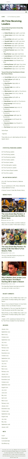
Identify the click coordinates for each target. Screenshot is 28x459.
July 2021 (4, 363)
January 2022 (5, 350)
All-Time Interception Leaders (9, 165)
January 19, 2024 (7, 220)
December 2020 (6, 376)
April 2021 (4, 366)
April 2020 (4, 398)
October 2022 (5, 337)
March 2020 (5, 400)
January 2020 (5, 406)
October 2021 (5, 355)
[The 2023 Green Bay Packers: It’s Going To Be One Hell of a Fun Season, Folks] (14, 237)
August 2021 (5, 361)
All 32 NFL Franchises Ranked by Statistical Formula (12, 182)
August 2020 (5, 387)
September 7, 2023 (7, 253)
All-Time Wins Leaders (7, 173)
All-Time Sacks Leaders (7, 162)
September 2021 (6, 358)
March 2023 (5, 334)
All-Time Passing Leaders (8, 152)
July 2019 (4, 419)
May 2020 (4, 395)
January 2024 (5, 329)
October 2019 (5, 411)
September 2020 (6, 384)
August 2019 (5, 416)
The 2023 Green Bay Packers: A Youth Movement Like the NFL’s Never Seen (13, 216)
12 (14, 283)
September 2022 (6, 339)
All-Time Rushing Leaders (8, 154)
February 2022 (5, 347)
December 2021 (6, 353)
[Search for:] (14, 1)
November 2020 (6, 379)
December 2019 (6, 408)
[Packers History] (14, 9)
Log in (3, 435)
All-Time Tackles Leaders (8, 159)
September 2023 (6, 332)
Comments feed (6, 440)
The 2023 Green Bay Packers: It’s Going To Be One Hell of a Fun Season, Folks (14, 249)
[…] (24, 224)
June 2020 (4, 392)
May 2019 (4, 421)
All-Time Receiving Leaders (8, 157)
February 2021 (5, 371)
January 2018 (5, 427)
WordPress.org (5, 443)
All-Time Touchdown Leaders (9, 167)
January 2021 (5, 374)
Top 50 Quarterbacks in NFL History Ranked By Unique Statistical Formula (13, 186)
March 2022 (5, 345)
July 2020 (4, 390)
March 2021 (4, 369)
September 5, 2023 (7, 283)
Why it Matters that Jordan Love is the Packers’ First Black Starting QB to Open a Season (14, 280)
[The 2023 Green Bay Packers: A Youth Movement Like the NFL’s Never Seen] (14, 205)
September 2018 (6, 424)
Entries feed (4, 438)
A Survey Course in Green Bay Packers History (13, 190)
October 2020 (5, 382)
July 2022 (4, 342)
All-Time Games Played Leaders (10, 170)
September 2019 (6, 414)
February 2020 (5, 403)
